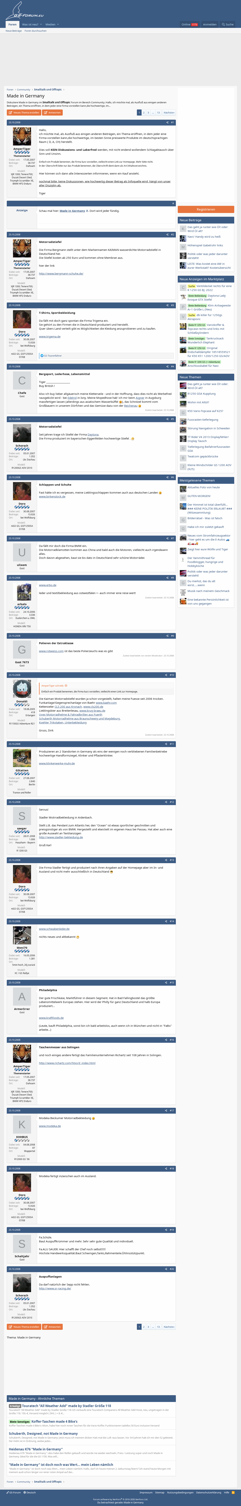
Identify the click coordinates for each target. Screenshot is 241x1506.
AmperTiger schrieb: (52, 685)
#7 (172, 538)
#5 (172, 419)
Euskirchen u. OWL (25, 618)
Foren (12, 24)
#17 (172, 1110)
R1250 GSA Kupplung (202, 393)
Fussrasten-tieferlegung (203, 419)
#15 (172, 982)
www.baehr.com (106, 702)
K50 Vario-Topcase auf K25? (205, 411)
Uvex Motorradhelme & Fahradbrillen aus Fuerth (70, 714)
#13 (172, 860)
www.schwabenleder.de (54, 929)
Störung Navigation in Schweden (209, 428)
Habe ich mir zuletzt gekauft (206, 527)
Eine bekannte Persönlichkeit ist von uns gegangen (208, 601)
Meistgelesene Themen (197, 480)
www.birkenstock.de (52, 496)
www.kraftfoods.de (51, 1018)
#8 (172, 577)
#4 (172, 366)
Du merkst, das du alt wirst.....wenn (201, 583)
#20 (172, 1269)
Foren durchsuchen (36, 30)
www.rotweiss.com (51, 651)
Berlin (32, 784)
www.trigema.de (49, 336)
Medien (50, 24)
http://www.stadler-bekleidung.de (61, 837)
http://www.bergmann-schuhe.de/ (61, 273)
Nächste (168, 112)
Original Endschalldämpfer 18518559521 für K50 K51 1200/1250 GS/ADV (209, 352)
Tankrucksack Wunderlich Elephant (206, 340)
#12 (172, 802)
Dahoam (30, 166)
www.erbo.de (47, 585)
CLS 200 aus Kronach (68, 706)
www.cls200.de (93, 706)
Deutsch (31, 1492)
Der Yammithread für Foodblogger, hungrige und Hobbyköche (205, 562)
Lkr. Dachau (29, 459)
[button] (41, 24)
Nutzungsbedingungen (180, 1492)
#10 (172, 675)
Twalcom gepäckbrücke (203, 456)
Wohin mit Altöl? (198, 402)
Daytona (93, 434)
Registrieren (206, 209)
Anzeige (22, 210)
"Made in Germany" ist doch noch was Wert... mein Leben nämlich (61, 1464)
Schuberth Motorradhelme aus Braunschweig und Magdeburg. (79, 718)
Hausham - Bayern (25, 842)
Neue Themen (190, 377)
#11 (172, 744)
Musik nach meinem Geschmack (209, 591)
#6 (172, 477)
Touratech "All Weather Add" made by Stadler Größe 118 (60, 1406)
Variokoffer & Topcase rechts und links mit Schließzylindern (206, 329)
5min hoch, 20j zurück (23, 964)
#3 (172, 305)
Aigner (140, 398)
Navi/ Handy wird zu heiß (204, 236)
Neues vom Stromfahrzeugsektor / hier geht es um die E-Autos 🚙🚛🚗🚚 (209, 539)
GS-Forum (15, 1492)
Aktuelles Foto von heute (204, 487)
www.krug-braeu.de (92, 710)
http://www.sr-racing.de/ (55, 1288)
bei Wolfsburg (28, 345)
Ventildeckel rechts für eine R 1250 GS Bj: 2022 (210, 288)
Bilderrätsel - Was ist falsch (205, 518)
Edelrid (72, 398)
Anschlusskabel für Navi (204, 364)
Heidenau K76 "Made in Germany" (36, 1449)
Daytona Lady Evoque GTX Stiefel (207, 297)
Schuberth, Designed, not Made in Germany (43, 1433)
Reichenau (130, 405)
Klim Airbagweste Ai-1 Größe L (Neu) (209, 307)
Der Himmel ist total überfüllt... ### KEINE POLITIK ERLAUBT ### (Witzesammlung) (210, 508)
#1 (172, 122)
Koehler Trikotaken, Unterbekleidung (63, 722)
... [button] (153, 112)
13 (158, 112)
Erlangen (30, 715)
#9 (172, 635)
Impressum (146, 1492)
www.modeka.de (50, 1126)
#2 (172, 234)
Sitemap (159, 1492)
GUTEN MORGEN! (199, 496)
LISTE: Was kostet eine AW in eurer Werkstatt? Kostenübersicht (209, 266)
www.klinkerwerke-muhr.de (57, 763)
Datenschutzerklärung (208, 1492)
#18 (172, 1168)
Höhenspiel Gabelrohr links (205, 245)
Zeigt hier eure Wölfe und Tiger (208, 549)
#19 (172, 1229)
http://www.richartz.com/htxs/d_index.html (67, 1063)
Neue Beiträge (14, 30)
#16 (172, 1039)
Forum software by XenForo (120, 1499)
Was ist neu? (30, 24)
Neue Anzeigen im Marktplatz (202, 279)
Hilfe (226, 1492)
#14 (172, 921)
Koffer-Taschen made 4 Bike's (43, 1421)
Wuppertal (29, 1151)
